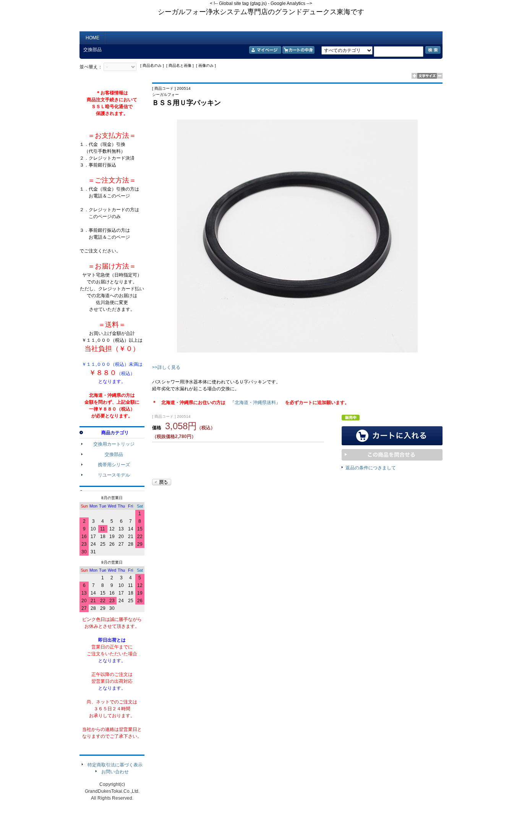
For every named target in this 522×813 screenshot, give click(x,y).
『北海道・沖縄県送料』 (255, 402)
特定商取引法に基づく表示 (115, 765)
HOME (92, 37)
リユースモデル (114, 475)
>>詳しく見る (166, 367)
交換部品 (114, 454)
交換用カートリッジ (114, 444)
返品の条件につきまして (370, 467)
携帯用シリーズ (114, 464)
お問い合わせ (115, 771)
